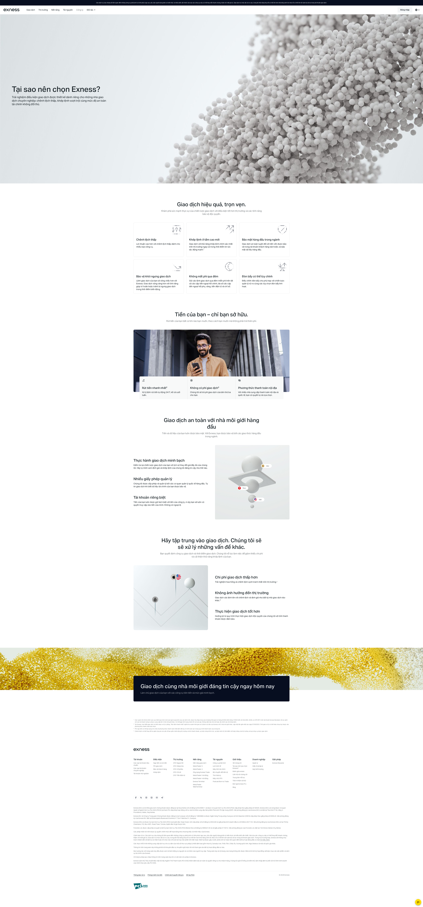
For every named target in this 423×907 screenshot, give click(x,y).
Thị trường (43, 10)
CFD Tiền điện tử (179, 775)
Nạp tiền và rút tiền (160, 763)
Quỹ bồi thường (257, 769)
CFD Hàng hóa (178, 766)
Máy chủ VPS (217, 778)
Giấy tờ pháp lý (257, 766)
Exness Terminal (198, 781)
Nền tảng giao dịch (199, 763)
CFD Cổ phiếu (178, 769)
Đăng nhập (405, 10)
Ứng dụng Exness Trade (201, 772)
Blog (234, 787)
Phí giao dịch (157, 766)
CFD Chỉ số (177, 772)
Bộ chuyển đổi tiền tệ (220, 772)
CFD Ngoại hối (178, 763)
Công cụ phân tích (219, 763)
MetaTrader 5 (198, 766)
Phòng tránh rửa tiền (155, 875)
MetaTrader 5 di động (200, 775)
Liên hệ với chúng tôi (240, 774)
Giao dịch (30, 10)
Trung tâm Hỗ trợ (239, 778)
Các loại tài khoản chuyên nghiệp (140, 769)
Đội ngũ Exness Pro (239, 784)
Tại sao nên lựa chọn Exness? (240, 767)
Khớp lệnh (156, 772)
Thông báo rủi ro (139, 875)
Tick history (217, 775)
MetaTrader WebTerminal (197, 786)
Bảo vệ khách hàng (160, 769)
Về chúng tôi (237, 763)
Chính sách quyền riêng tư (174, 875)
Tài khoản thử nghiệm (141, 774)
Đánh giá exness (238, 771)
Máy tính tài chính (219, 769)
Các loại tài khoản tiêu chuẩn (141, 764)
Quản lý (255, 763)
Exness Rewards (278, 763)
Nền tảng (55, 10)
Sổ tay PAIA (190, 875)
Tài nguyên (68, 10)
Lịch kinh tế (217, 766)
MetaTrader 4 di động (200, 778)
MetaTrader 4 (198, 769)
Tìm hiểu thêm (265, 840)
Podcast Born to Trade (221, 781)
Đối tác (90, 10)
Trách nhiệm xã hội (239, 781)
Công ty (79, 10)
